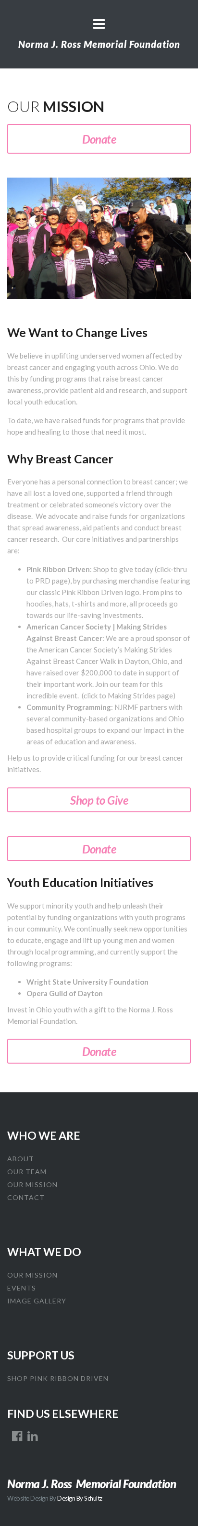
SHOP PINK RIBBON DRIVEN (58, 1378)
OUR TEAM (27, 1171)
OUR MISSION (32, 1184)
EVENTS (21, 1288)
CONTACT (26, 1197)
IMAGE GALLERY (36, 1301)
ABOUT (20, 1159)
